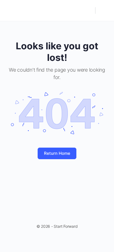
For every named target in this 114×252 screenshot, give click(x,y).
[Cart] (103, 10)
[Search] (88, 10)
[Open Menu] (9, 10)
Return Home (57, 153)
